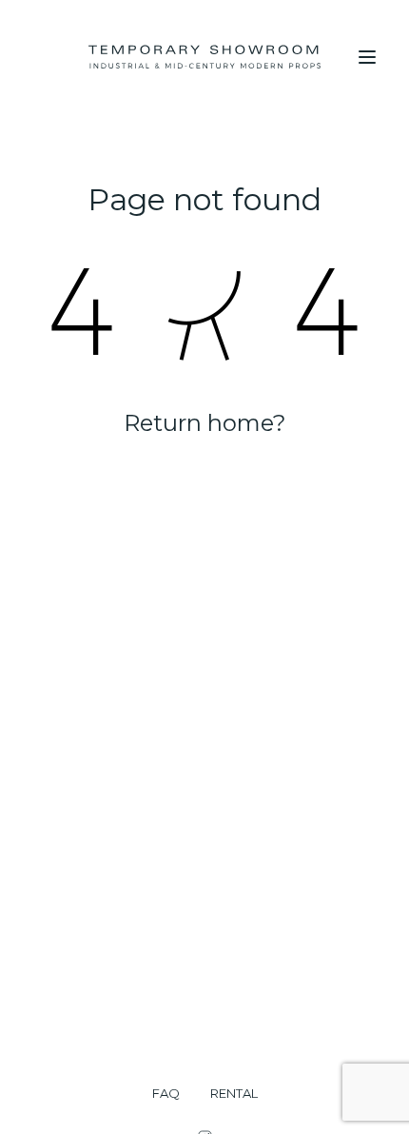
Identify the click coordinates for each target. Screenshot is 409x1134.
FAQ (166, 1093)
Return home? (205, 423)
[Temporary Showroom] (204, 57)
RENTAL (234, 1093)
